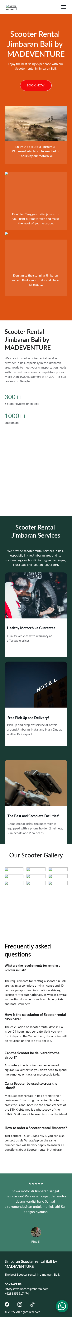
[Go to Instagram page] (19, 1304)
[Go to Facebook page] (7, 1304)
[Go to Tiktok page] (32, 1304)
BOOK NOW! (36, 85)
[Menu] (63, 7)
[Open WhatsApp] (62, 1306)
